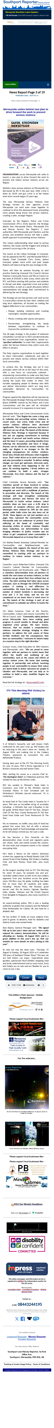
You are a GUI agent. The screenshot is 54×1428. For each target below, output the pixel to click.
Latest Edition (10, 84)
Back (10, 977)
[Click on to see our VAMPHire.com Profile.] (29, 1320)
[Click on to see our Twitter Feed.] (17, 1320)
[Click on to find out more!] (26, 1051)
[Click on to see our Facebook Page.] (23, 1320)
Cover (25, 977)
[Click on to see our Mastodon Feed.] (36, 1320)
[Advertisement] (27, 53)
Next (41, 977)
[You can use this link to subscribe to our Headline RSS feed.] (12, 1204)
